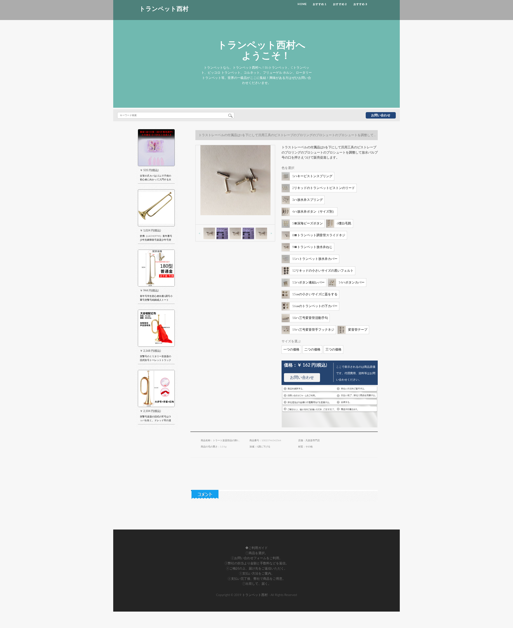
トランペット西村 (164, 9)
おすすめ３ (360, 4)
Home (302, 4)
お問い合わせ (380, 115)
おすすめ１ (320, 4)
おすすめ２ (340, 4)
